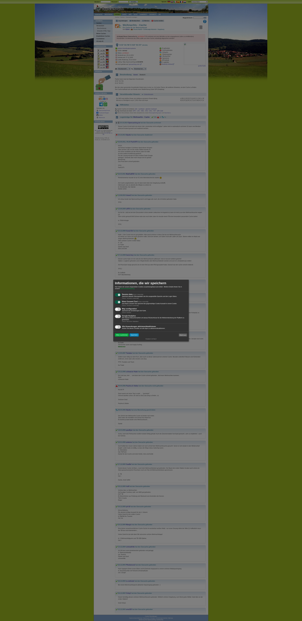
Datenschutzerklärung (127, 289)
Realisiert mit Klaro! (151, 339)
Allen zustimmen (122, 335)
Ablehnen (182, 335)
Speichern (134, 335)
